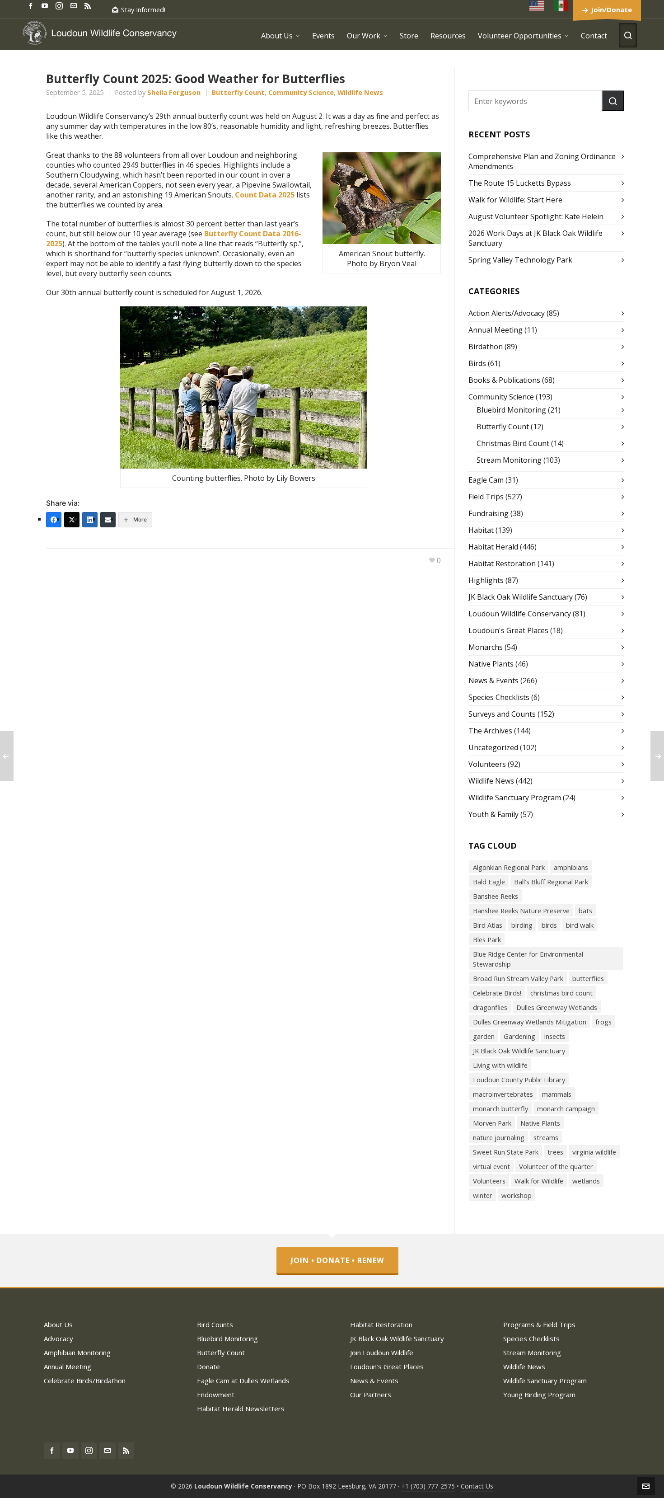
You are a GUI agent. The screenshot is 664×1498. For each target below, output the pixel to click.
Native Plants (491, 664)
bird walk (580, 925)
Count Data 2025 (265, 195)
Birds (477, 363)
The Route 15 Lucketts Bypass (519, 183)
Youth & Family (493, 814)
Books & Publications (504, 380)
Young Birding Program (539, 1394)
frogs (603, 1021)
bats (585, 910)
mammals (556, 1094)
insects (554, 1036)
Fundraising (488, 513)
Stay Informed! (143, 9)
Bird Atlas (487, 925)
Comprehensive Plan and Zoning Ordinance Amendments (542, 161)
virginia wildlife (594, 1151)
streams (545, 1137)
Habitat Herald (493, 547)
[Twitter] (71, 519)
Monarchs (485, 647)
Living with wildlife (500, 1065)
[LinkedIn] (90, 519)
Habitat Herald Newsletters (241, 1408)
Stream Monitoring (509, 460)
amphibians (571, 867)
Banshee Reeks (495, 896)
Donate (208, 1366)
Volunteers (487, 764)
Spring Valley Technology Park (520, 260)
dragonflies (490, 1007)
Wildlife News (360, 92)
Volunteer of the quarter (556, 1166)
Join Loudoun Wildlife (381, 1352)
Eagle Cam (486, 480)
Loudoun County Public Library (519, 1079)
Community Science (301, 92)
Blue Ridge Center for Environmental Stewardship (528, 958)
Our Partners (370, 1394)
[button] (613, 100)
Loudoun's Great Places (508, 630)
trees (555, 1151)
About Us (58, 1324)
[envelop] (74, 5)
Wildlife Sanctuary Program (514, 798)
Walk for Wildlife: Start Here (515, 200)
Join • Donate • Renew (337, 1260)
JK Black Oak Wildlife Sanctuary (520, 597)
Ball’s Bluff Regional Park (551, 881)
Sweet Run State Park (505, 1151)
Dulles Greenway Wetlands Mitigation (529, 1021)
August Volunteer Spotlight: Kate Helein (535, 216)
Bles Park (487, 939)
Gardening (519, 1036)
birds (549, 925)
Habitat (481, 530)
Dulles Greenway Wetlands (556, 1007)
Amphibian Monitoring (77, 1352)
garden (484, 1036)
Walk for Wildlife (538, 1180)
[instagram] (60, 5)
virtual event (491, 1166)
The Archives (490, 731)
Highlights (486, 580)
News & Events (493, 681)
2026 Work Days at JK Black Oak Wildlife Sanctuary (535, 238)
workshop (516, 1195)
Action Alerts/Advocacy (506, 313)
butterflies (588, 978)
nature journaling (498, 1137)
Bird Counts (215, 1324)
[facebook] (32, 5)
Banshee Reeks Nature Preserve (521, 910)
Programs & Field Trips (539, 1324)
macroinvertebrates (503, 1094)
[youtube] (46, 5)
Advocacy (58, 1338)
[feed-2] (89, 5)
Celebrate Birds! (497, 992)
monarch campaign (566, 1108)
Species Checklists (498, 697)
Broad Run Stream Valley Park (518, 978)
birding (522, 925)
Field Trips (486, 497)
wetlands (586, 1180)
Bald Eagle (489, 881)
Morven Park (492, 1122)
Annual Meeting (495, 330)
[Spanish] (561, 5)
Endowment (215, 1394)
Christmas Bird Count (513, 443)
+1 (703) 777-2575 (428, 1486)
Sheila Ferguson (174, 92)
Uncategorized (493, 747)
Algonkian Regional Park (509, 867)
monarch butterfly (500, 1108)
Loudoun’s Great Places (387, 1366)
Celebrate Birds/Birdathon (85, 1380)
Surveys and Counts (502, 714)
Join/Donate (611, 9)
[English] (537, 5)
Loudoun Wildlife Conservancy (519, 614)
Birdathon (485, 347)
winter (482, 1195)
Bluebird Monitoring (511, 410)
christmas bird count (561, 992)
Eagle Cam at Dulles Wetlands (243, 1380)
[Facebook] (53, 519)
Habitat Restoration (502, 563)
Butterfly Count (238, 92)
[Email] (108, 519)
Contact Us (477, 1486)
